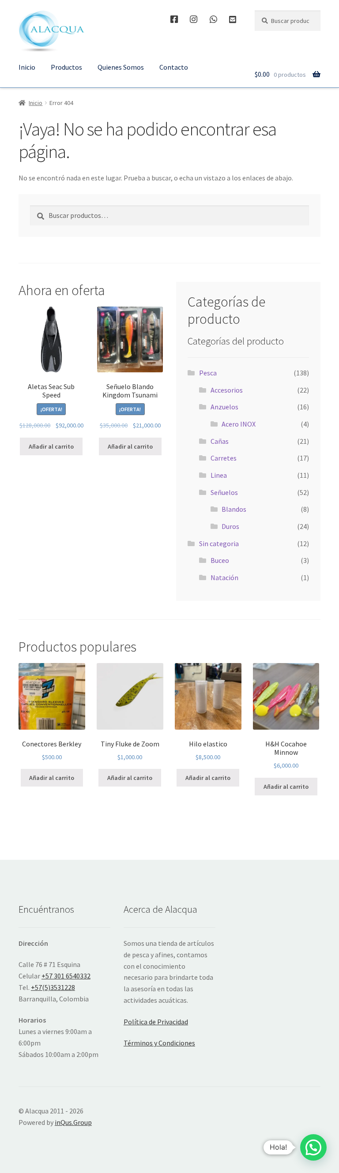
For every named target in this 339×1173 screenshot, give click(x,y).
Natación (224, 577)
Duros (230, 526)
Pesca (208, 372)
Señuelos (224, 492)
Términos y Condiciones (159, 1042)
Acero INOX (239, 424)
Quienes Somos (121, 67)
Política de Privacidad (156, 1021)
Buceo (220, 560)
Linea (219, 475)
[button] (313, 1147)
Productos (66, 67)
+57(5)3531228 (53, 987)
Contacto (173, 67)
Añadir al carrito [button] (51, 446)
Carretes (224, 457)
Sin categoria (219, 543)
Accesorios (227, 390)
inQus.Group (73, 1122)
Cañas (220, 441)
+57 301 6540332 (65, 975)
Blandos (234, 509)
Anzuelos (224, 406)
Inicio (27, 67)
